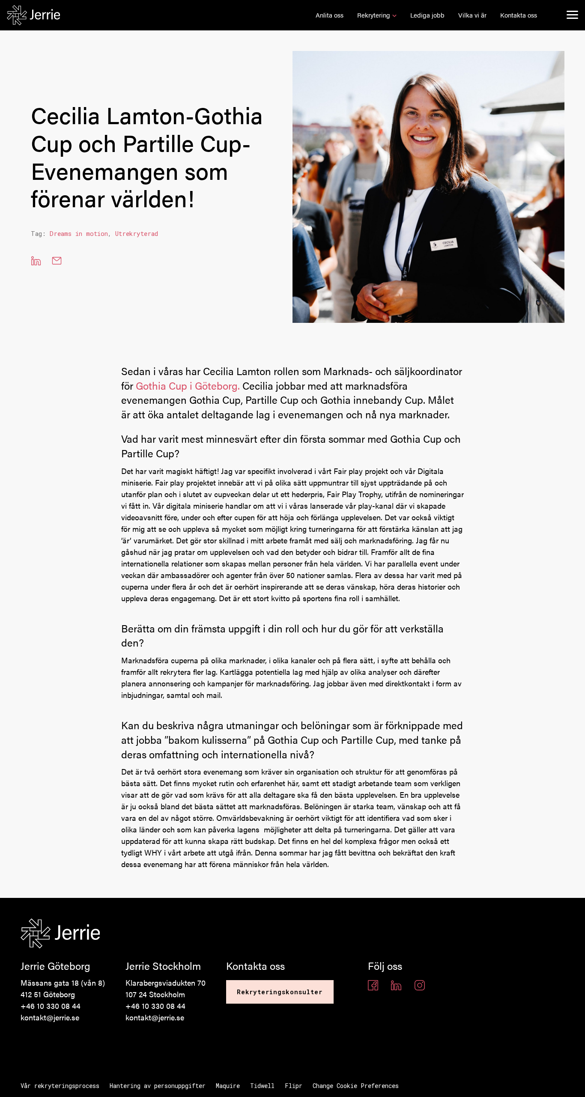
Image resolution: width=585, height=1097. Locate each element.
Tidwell (262, 1086)
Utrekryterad (136, 234)
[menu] (572, 14)
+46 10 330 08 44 (51, 1005)
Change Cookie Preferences (356, 1086)
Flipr (293, 1086)
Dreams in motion (79, 234)
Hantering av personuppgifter (158, 1086)
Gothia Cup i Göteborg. (188, 385)
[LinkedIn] (36, 261)
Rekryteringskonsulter (280, 992)
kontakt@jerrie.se (50, 1017)
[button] (329, 15)
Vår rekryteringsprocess (60, 1086)
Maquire (228, 1086)
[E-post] (56, 261)
